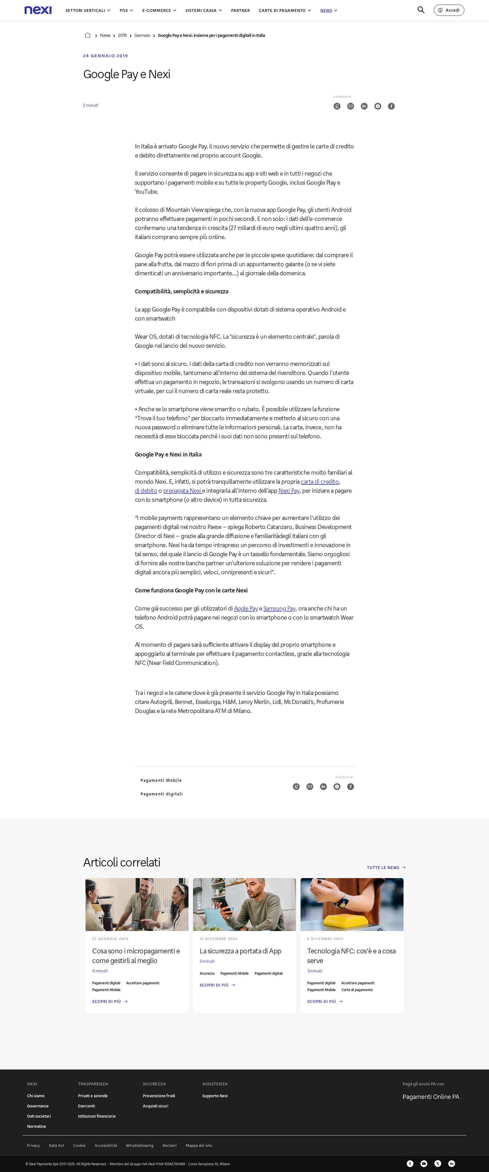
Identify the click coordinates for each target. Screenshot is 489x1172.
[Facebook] (410, 1164)
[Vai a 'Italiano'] (87, 35)
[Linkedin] (451, 1164)
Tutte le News (383, 867)
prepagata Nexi (182, 490)
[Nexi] (38, 10)
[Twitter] (437, 1164)
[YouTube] (424, 1164)
